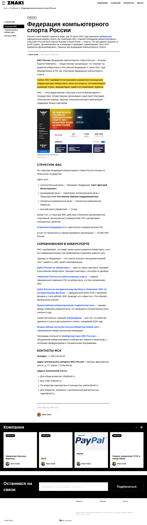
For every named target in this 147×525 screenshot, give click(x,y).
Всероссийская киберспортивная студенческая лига (65, 305)
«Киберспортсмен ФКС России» (79, 336)
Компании (102, 3)
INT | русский (67, 520)
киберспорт (105, 36)
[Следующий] (141, 427)
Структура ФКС (10, 26)
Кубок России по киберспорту (53, 267)
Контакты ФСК (10, 36)
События (115, 3)
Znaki (6, 8)
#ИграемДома (74, 318)
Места (140, 3)
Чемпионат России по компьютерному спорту (62, 276)
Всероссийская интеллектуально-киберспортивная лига (68, 327)
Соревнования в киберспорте (11, 31)
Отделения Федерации (49, 227)
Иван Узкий (46, 414)
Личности (129, 3)
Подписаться (127, 486)
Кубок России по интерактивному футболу (60, 289)
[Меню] (3, 3)
